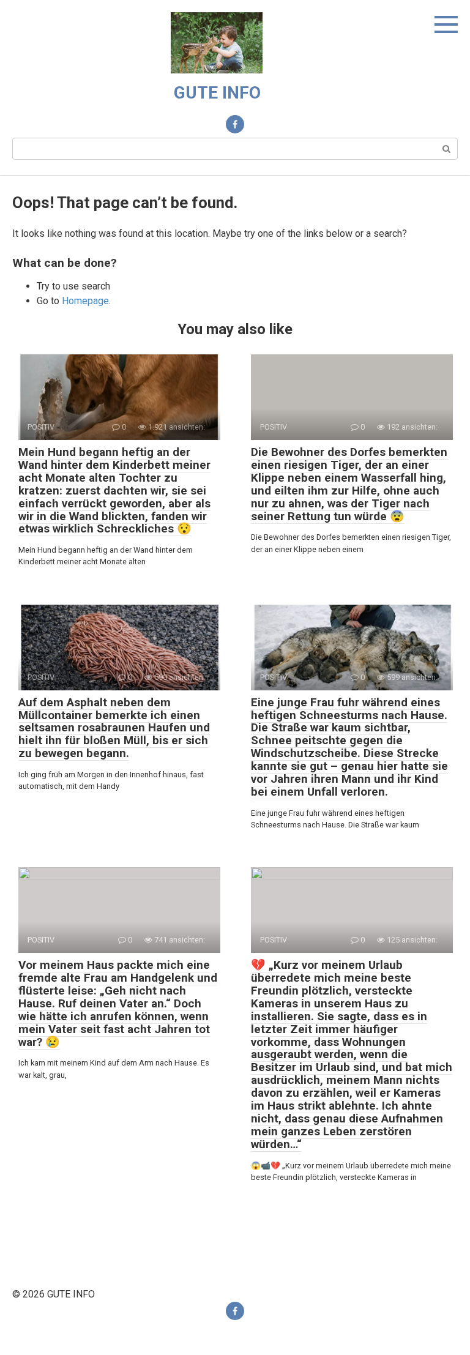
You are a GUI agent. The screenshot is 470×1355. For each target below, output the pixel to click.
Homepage (85, 301)
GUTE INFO (217, 93)
